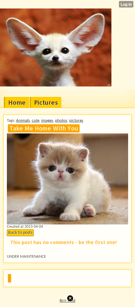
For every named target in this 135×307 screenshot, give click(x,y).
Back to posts (20, 232)
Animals (23, 120)
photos (61, 120)
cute (35, 120)
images (47, 120)
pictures (76, 120)
